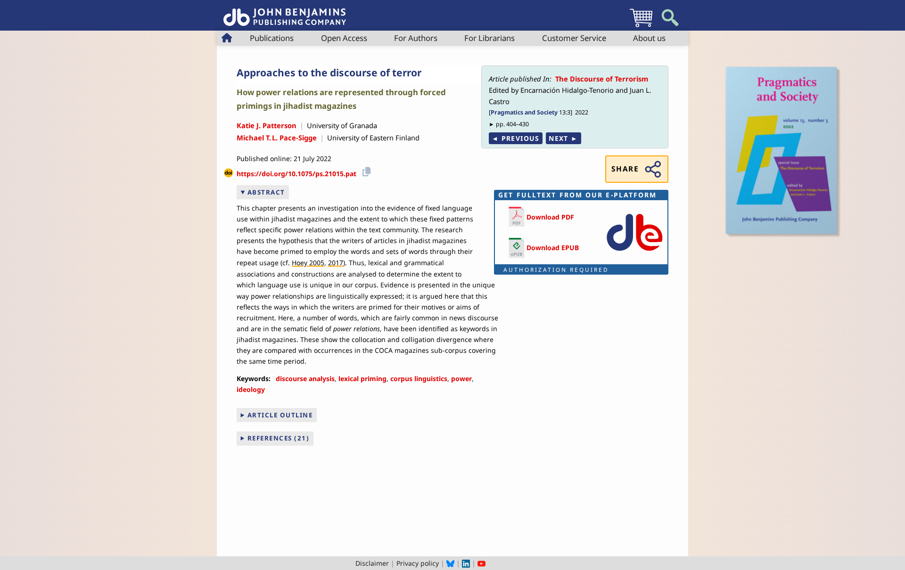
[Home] (284, 12)
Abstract (266, 192)
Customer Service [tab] (574, 38)
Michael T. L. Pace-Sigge (277, 137)
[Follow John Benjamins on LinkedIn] (466, 563)
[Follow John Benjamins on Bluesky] (450, 563)
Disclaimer (372, 563)
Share (625, 169)
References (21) (278, 438)
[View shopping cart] (641, 26)
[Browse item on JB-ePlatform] (634, 252)
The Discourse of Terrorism (601, 78)
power (461, 378)
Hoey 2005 (308, 262)
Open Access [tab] (344, 38)
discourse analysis (305, 378)
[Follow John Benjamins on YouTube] (481, 563)
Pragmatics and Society (524, 112)
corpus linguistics (418, 378)
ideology (251, 389)
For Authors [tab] (415, 38)
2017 (335, 262)
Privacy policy (417, 563)
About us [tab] (649, 38)
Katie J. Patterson (266, 125)
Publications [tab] (272, 38)
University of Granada (342, 125)
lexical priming (362, 378)
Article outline (280, 415)
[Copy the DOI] (365, 170)
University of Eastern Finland (373, 137)
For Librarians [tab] (489, 38)
